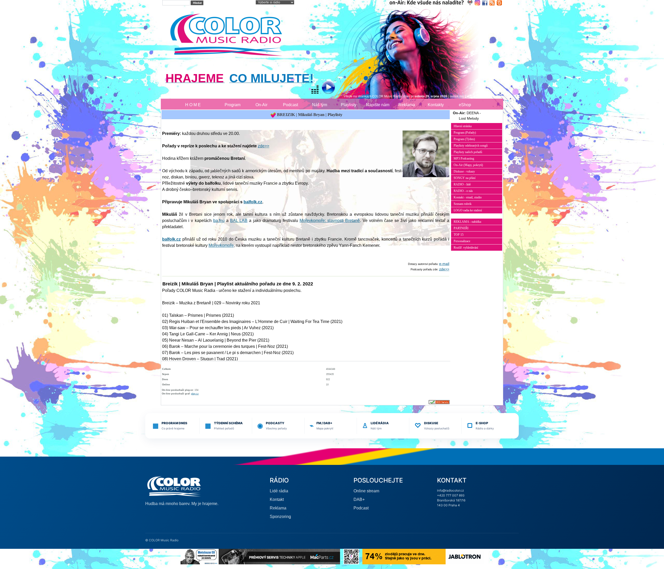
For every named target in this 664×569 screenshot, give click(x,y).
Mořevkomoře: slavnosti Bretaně (330, 220)
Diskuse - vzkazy (464, 171)
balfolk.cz (253, 202)
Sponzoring (280, 516)
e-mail (444, 264)
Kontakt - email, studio (468, 197)
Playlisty (348, 105)
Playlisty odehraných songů (471, 145)
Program (232, 105)
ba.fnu (219, 220)
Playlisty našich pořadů (468, 152)
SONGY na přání (464, 178)
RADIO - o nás (463, 191)
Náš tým (319, 105)
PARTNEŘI (461, 228)
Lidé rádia (279, 491)
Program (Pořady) (465, 132)
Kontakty (436, 105)
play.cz (195, 393)
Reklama (406, 105)
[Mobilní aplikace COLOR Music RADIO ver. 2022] (351, 556)
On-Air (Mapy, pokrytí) (468, 165)
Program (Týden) (464, 139)
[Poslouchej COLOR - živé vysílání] (324, 88)
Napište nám (377, 105)
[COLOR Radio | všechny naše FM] (432, 2)
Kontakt (277, 499)
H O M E (193, 105)
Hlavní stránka (463, 126)
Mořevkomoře (221, 245)
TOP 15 (459, 234)
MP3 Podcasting (464, 158)
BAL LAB (238, 220)
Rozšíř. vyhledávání (466, 247)
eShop (465, 105)
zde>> (263, 146)
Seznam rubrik (463, 204)
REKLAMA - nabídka (467, 222)
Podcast (290, 105)
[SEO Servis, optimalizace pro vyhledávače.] (439, 402)
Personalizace (462, 241)
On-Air (261, 105)
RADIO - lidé (462, 184)
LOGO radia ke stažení (468, 210)
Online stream (366, 491)
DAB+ (359, 499)
